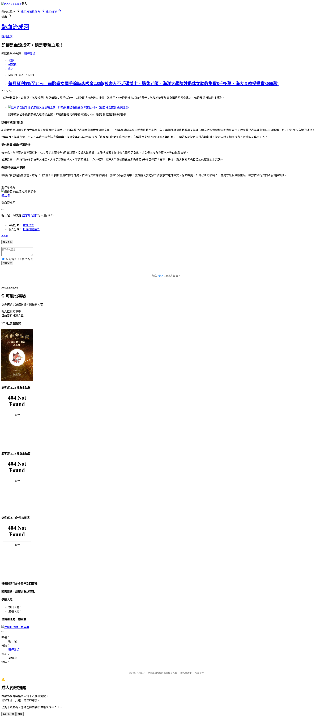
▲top (4, 235)
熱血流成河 (15, 27)
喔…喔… (6, 195)
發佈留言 (7, 263)
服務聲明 (199, 673)
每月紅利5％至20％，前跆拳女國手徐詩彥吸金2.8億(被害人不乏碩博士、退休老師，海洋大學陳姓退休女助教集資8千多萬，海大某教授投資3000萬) (143, 83)
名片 (11, 68)
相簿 (11, 60)
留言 (34, 215)
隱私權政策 (186, 673)
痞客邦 (26, 215)
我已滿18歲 (8, 714)
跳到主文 (6, 36)
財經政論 (29, 53)
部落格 (12, 64)
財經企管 (28, 225)
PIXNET (140, 673)
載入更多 (7, 242)
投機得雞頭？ (31, 229)
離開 (20, 714)
